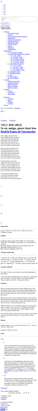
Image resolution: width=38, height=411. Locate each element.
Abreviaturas (11, 94)
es (4, 11)
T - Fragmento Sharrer (14, 73)
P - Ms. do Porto (12, 76)
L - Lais (10, 75)
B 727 (2, 230)
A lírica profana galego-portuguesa (17, 36)
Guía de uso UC (12, 44)
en (5, 8)
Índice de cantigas (13, 86)
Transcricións (3, 407)
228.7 (5, 372)
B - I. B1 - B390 (16, 55)
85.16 (32, 367)
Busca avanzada (5, 27)
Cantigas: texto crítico (14, 81)
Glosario (10, 91)
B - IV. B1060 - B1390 (17, 60)
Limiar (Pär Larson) (13, 33)
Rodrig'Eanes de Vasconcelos (18, 131)
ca (4, 14)
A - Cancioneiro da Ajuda (15, 52)
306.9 (9, 369)
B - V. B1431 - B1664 (17, 62)
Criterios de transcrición (14, 39)
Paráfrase (2, 410)
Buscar (4, 388)
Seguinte (11, 120)
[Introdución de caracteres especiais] (3, 20)
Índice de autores (12, 84)
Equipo (10, 46)
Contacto (3, 399)
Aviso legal (4, 397)
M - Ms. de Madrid (13, 78)
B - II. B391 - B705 (16, 57)
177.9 (5, 369)
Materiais (10, 102)
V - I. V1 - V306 (16, 65)
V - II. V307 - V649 (17, 67)
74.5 (28, 367)
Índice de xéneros (13, 87)
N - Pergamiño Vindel (14, 71)
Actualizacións (12, 49)
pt (4, 6)
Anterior (4, 120)
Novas (6, 105)
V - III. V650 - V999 (17, 68)
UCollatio (10, 99)
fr (4, 12)
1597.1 (32, 369)
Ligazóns (10, 103)
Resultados (11, 47)
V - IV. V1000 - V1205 (17, 70)
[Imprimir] (17, 108)
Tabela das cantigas (13, 83)
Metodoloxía (11, 38)
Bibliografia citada (13, 43)
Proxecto (10, 35)
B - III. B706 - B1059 (17, 59)
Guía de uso (11, 92)
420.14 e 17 (21, 369)
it (4, 9)
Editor (9, 100)
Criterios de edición (13, 41)
